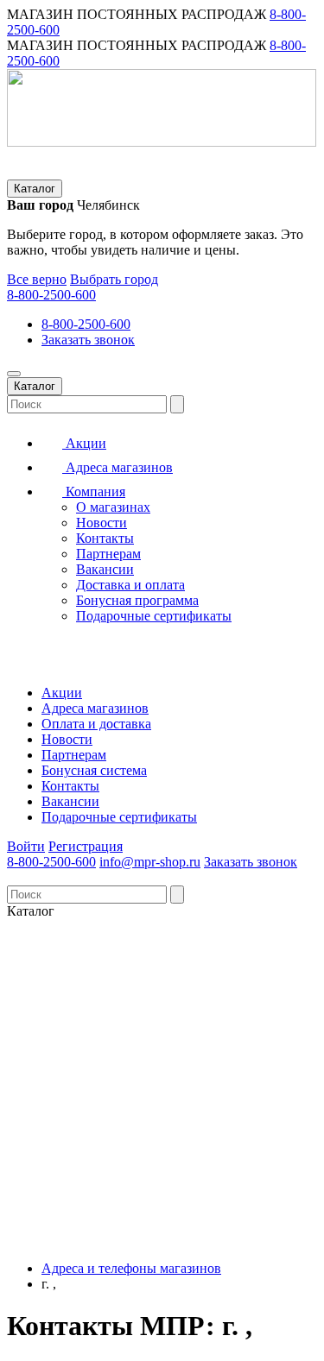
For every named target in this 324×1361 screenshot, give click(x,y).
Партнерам (108, 553)
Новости (101, 522)
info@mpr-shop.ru (149, 861)
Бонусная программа (137, 600)
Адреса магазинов (117, 467)
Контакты (105, 538)
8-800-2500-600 (51, 294)
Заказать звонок (88, 339)
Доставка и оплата (130, 584)
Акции (84, 443)
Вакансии (105, 569)
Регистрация (85, 846)
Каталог (34, 188)
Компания (93, 491)
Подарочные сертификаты (154, 615)
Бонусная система (94, 770)
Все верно (37, 279)
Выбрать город (114, 279)
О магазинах (113, 507)
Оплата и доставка (96, 723)
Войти (26, 846)
